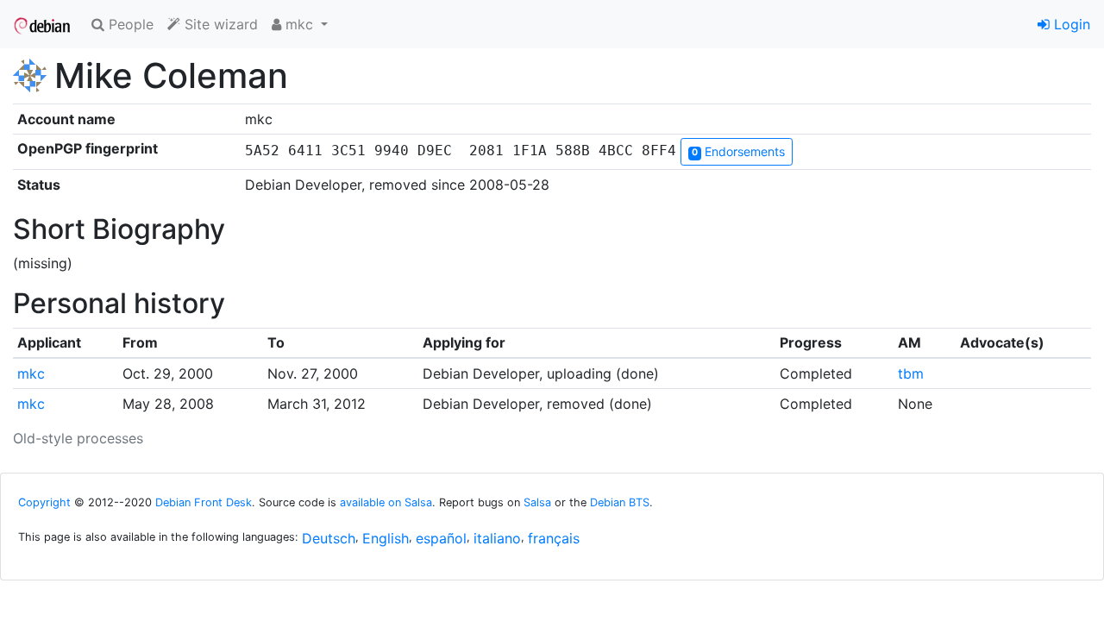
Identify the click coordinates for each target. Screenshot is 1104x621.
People (129, 24)
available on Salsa (386, 502)
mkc (31, 373)
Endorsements (738, 151)
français (554, 538)
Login (1070, 24)
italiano (497, 538)
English (385, 538)
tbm (911, 373)
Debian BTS (619, 502)
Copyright (44, 502)
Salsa (537, 502)
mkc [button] (299, 24)
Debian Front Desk (203, 502)
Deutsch (328, 538)
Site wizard (219, 24)
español (441, 538)
